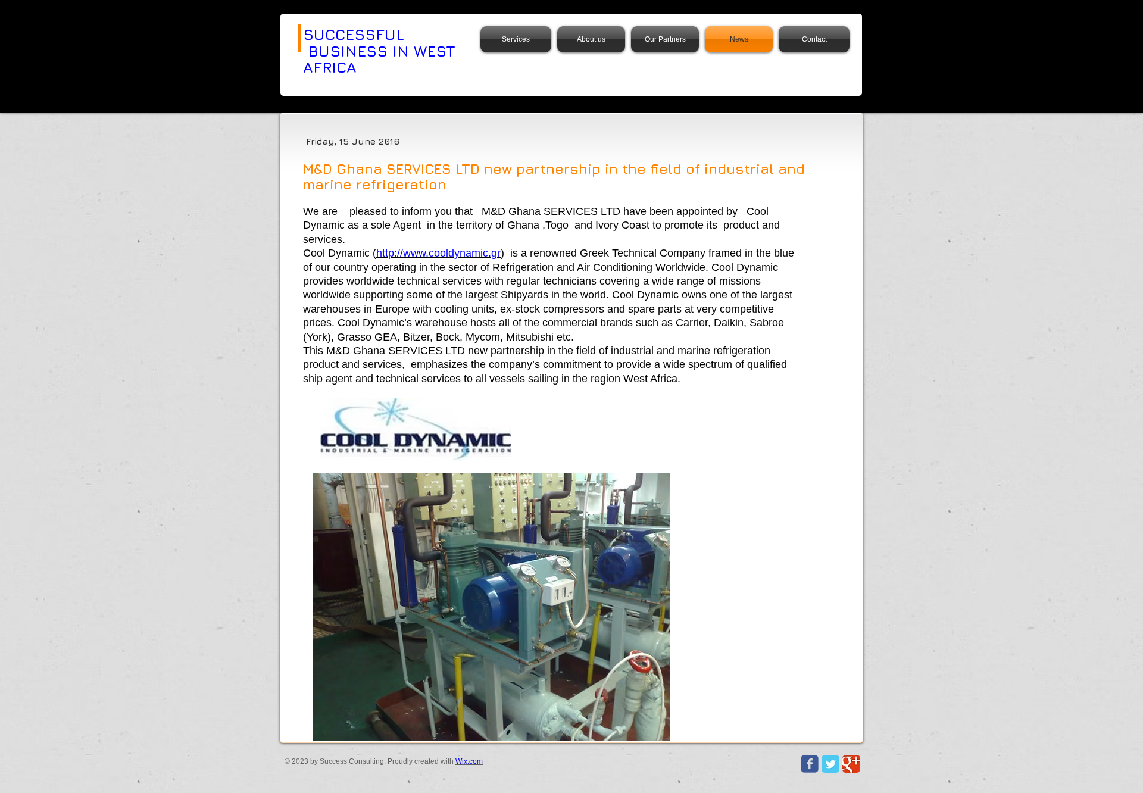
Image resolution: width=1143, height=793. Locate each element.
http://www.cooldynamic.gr (438, 253)
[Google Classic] (851, 764)
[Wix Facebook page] (810, 764)
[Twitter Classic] (830, 764)
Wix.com (469, 761)
